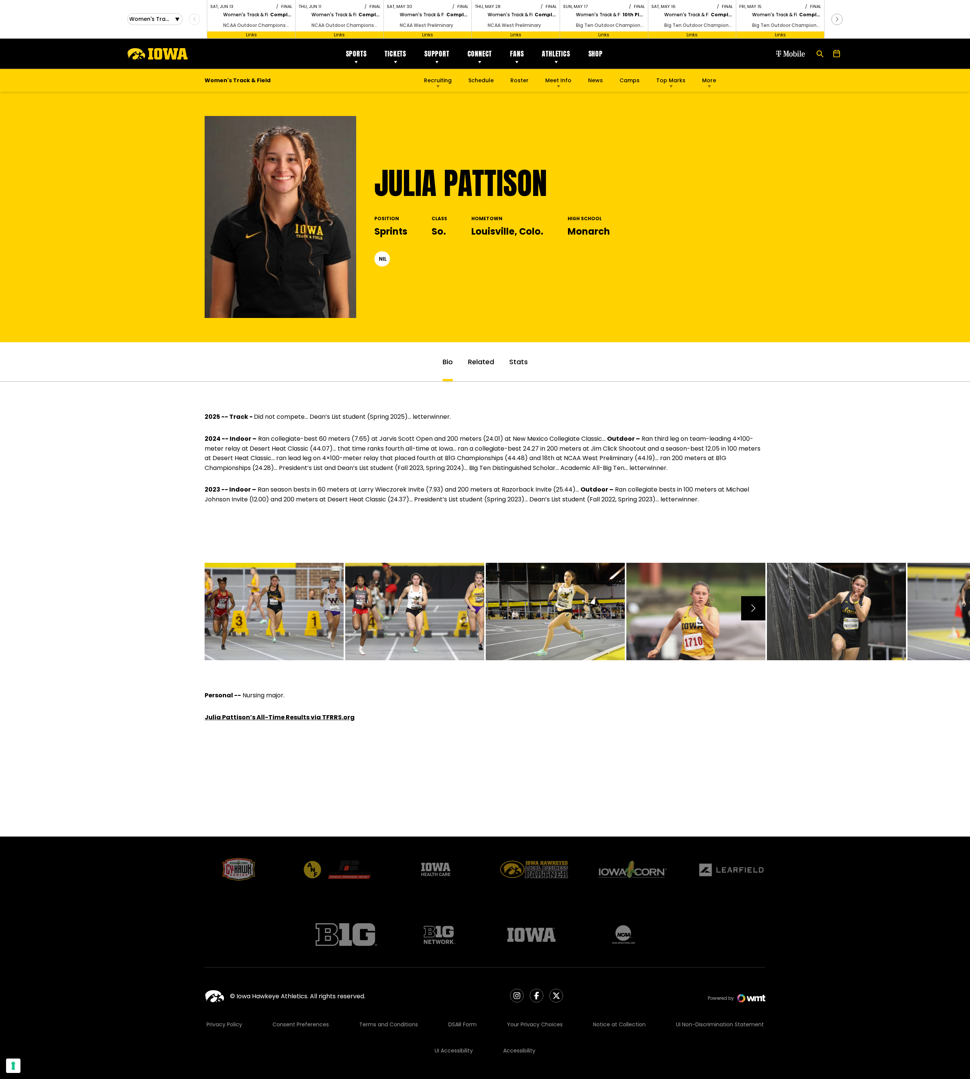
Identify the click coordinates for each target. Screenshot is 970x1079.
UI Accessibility (454, 1050)
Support (436, 54)
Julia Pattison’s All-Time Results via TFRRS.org (280, 717)
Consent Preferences (300, 1024)
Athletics (556, 54)
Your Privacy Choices (535, 1024)
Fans (517, 54)
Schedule (481, 80)
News (595, 80)
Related (481, 361)
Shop (595, 54)
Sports (356, 54)
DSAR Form (462, 1024)
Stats (518, 361)
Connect (480, 54)
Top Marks (670, 80)
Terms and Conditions (388, 1024)
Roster (519, 80)
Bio (448, 361)
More (709, 80)
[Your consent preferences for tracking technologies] (13, 1066)
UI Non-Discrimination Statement (720, 1024)
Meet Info (558, 80)
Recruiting (438, 80)
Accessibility (519, 1050)
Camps (630, 82)
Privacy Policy (224, 1024)
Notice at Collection (619, 1024)
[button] (837, 19)
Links (251, 34)
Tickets (395, 54)
